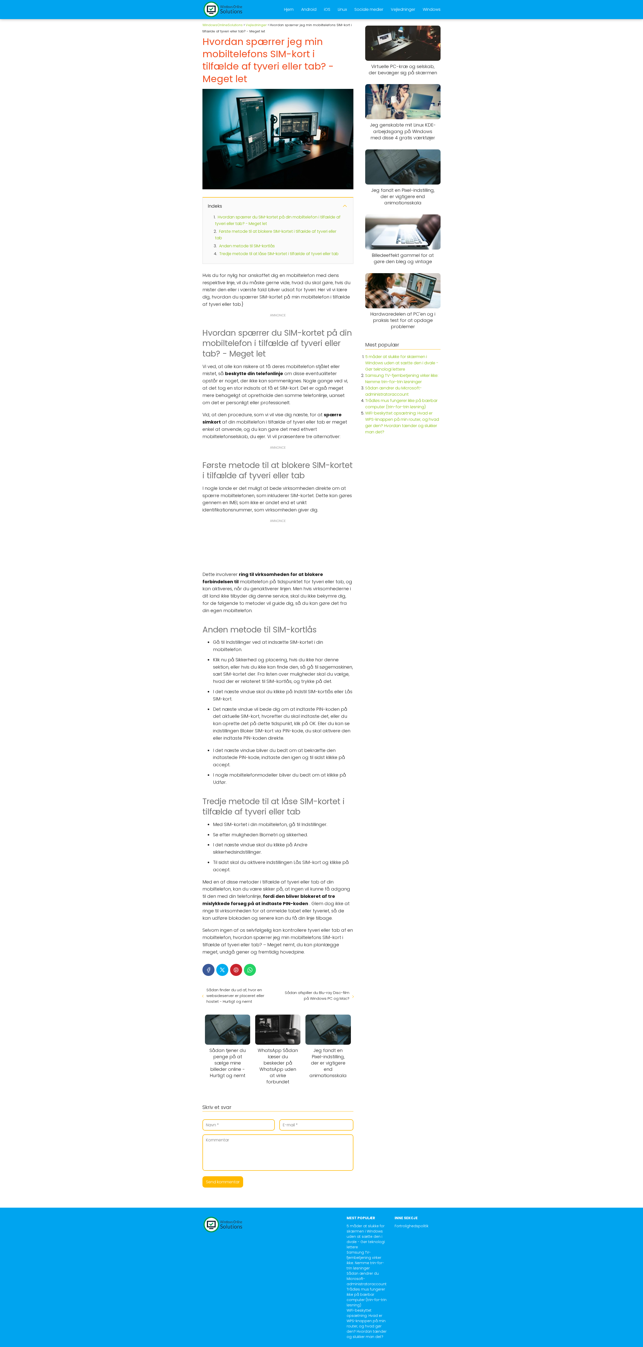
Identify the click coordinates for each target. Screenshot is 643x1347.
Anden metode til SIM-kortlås (247, 246)
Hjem (289, 9)
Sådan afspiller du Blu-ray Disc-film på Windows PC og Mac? (317, 995)
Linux (342, 9)
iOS (327, 9)
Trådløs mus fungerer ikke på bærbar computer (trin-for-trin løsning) (367, 1297)
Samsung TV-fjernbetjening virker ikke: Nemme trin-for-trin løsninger (365, 1260)
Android (308, 9)
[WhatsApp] (250, 970)
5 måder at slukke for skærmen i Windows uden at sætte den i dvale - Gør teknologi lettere (401, 363)
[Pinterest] (236, 970)
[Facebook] (208, 970)
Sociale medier (368, 9)
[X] (222, 970)
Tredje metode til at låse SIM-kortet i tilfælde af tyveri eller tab (279, 254)
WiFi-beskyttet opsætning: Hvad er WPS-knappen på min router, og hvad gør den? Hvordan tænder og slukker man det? (367, 1323)
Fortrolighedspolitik (411, 1225)
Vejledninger (403, 9)
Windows (432, 9)
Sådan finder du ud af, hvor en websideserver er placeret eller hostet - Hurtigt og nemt (235, 995)
